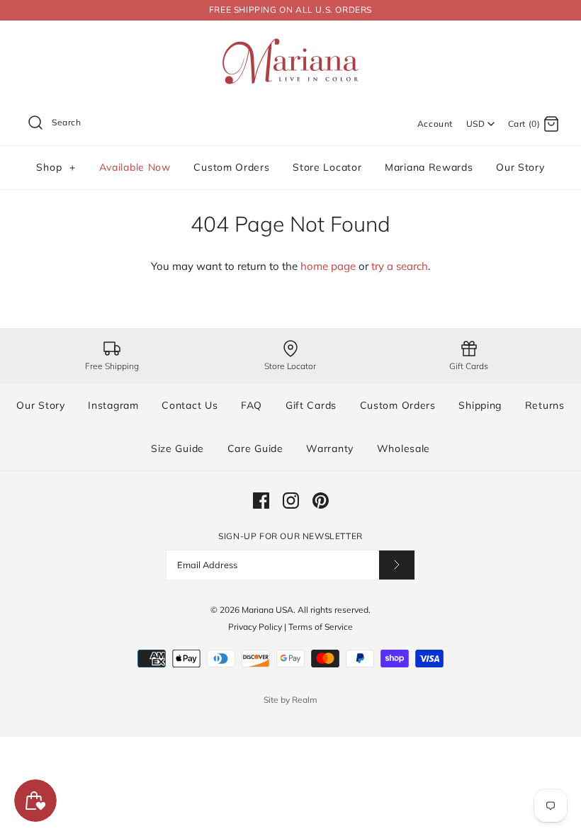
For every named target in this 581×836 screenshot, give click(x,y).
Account (435, 123)
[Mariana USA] (290, 43)
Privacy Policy (255, 626)
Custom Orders (231, 167)
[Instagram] (291, 500)
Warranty (330, 448)
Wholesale (403, 448)
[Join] (396, 565)
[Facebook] (261, 500)
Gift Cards (311, 405)
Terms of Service (320, 626)
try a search (399, 266)
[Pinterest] (320, 500)
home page (328, 266)
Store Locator (327, 167)
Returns (545, 405)
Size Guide (177, 448)
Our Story (520, 167)
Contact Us (190, 405)
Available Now (135, 167)
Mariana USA (267, 609)
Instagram (113, 405)
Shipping (480, 405)
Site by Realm (290, 699)
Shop (55, 167)
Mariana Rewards (429, 167)
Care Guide (255, 448)
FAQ (251, 405)
